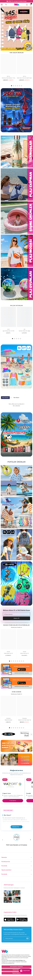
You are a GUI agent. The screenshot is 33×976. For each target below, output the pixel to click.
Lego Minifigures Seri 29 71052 (8, 330)
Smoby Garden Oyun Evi (8, 653)
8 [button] (23, 661)
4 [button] (17, 85)
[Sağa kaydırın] (30, 840)
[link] (16, 746)
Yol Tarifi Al (13, 800)
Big (24, 329)
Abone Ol (16, 618)
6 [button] (21, 85)
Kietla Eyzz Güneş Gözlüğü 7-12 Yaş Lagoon (8, 78)
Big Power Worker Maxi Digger (24, 330)
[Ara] (6, 4)
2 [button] (13, 85)
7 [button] (21, 661)
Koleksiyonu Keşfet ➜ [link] (16, 694)
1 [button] (11, 85)
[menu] (2, 4)
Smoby (8, 651)
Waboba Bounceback (8, 719)
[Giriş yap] (27, 4)
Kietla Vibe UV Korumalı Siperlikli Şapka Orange (24, 78)
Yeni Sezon (16, 397)
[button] (31, 734)
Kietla (8, 76)
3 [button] (15, 85)
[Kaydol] (27, 938)
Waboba (8, 718)
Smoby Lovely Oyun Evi (24, 653)
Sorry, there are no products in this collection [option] (16, 405)
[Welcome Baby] (16, 110)
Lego (8, 329)
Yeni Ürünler (5, 397)
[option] (16, 28)
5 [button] (19, 85)
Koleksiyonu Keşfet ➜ (16, 627)
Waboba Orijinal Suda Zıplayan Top (24, 719)
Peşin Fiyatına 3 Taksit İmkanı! (17, 1)
